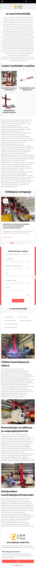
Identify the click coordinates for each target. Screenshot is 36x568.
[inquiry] (34, 277)
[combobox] (9, 268)
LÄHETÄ (18, 300)
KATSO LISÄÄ (7, 237)
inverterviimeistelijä (10, 320)
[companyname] (18, 7)
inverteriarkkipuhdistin (10, 327)
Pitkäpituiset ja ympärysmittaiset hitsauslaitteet (9, 111)
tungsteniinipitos (9, 317)
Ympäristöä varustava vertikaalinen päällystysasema (9, 89)
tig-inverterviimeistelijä (11, 324)
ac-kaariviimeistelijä (25, 320)
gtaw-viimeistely (23, 317)
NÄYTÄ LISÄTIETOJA (9, 78)
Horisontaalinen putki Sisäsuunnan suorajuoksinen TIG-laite (27, 89)
